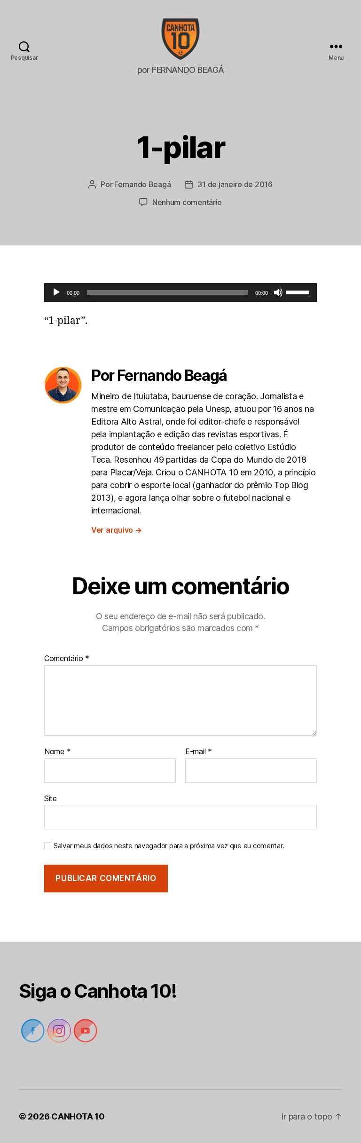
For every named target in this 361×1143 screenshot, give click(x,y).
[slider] (299, 291)
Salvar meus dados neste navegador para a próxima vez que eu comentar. (169, 846)
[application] (180, 292)
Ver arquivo (116, 530)
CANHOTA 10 (77, 1116)
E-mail (198, 752)
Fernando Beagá (142, 184)
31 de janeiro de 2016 (234, 184)
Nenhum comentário (187, 202)
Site (50, 798)
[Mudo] (278, 292)
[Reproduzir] (56, 292)
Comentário (66, 658)
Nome (57, 752)
